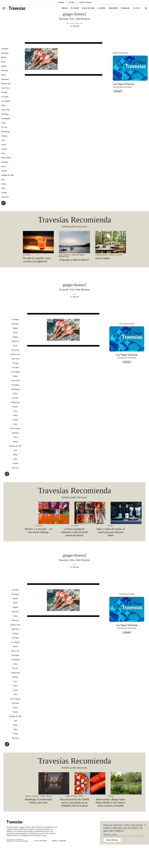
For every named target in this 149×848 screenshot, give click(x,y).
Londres (4, 149)
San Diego (5, 114)
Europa (42, 796)
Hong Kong (5, 131)
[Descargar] (130, 68)
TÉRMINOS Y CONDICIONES (59, 840)
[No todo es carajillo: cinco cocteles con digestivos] (38, 242)
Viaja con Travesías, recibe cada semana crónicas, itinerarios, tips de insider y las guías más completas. (123, 828)
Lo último (101, 8)
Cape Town (5, 88)
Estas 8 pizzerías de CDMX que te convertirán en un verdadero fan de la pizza (74, 802)
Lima (3, 140)
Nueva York (5, 110)
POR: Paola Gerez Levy (75, 23)
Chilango (61, 2)
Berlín (3, 62)
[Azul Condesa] (110, 242)
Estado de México (78, 255)
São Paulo (4, 162)
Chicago (4, 92)
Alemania (28, 796)
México (65, 8)
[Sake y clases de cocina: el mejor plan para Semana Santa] (110, 513)
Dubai (3, 123)
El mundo (75, 8)
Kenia (3, 75)
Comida (111, 255)
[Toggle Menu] (3, 8)
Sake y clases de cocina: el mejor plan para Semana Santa (111, 532)
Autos (61, 255)
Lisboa (3, 145)
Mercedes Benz (64, 256)
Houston (4, 136)
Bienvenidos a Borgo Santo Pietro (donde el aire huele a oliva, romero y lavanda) (111, 802)
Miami (3, 105)
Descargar (118, 91)
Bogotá (3, 66)
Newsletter (136, 8)
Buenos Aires (6, 83)
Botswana (4, 70)
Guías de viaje (88, 8)
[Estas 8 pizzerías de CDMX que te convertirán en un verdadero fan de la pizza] (74, 783)
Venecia (4, 171)
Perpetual (125, 8)
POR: (74, 294)
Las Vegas (4, 97)
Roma (3, 166)
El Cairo (4, 127)
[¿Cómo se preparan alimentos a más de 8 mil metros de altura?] (74, 513)
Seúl (2, 179)
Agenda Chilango (85, 2)
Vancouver (5, 197)
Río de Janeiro (6, 158)
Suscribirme (112, 840)
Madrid (3, 57)
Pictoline (72, 2)
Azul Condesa (102, 258)
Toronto (4, 192)
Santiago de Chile (7, 175)
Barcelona (4, 53)
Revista (110, 796)
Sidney (3, 184)
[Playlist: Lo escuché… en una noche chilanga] (38, 513)
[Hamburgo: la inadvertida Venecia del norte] (38, 783)
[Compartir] (3, 203)
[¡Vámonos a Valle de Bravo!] (74, 242)
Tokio (3, 188)
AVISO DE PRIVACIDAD (40, 840)
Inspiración (113, 8)
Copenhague (5, 118)
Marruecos (5, 79)
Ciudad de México (101, 255)
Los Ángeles (5, 101)
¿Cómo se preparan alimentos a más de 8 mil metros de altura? (74, 532)
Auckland (4, 49)
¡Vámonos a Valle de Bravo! (74, 259)
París (3, 153)
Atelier (110, 525)
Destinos (67, 255)
